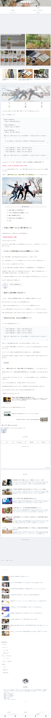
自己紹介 (9, 712)
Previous (1, 75)
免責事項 (38, 714)
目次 (25, 206)
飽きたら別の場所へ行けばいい (15, 215)
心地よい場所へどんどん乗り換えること (16, 210)
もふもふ (25, 686)
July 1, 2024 (41, 141)
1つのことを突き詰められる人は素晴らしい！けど (18, 212)
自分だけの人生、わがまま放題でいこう (16, 218)
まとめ (10, 220)
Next (50, 75)
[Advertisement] (25, 23)
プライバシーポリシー (13, 714)
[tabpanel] (9, 75)
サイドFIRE (5, 425)
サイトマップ (42, 712)
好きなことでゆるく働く (13, 425)
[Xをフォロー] (25, 701)
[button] (42, 106)
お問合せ (25, 712)
